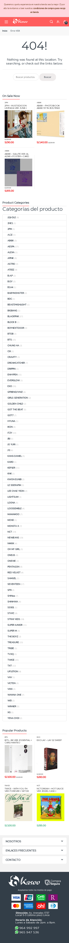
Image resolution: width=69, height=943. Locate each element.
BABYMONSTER (16, 293)
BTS (10, 339)
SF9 (9, 590)
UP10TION (13, 671)
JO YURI (11, 444)
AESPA (11, 246)
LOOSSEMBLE (15, 508)
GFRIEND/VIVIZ (15, 392)
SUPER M (12, 630)
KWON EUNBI (15, 479)
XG (9, 712)
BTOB (10, 333)
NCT (10, 531)
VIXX (10, 689)
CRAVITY (12, 357)
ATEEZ (11, 269)
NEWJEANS (13, 537)
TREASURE (13, 642)
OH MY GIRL (14, 549)
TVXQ (11, 654)
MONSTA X (13, 526)
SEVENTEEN (14, 584)
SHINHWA (13, 601)
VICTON (12, 683)
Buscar (47, 77)
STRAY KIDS (14, 619)
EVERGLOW (14, 380)
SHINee (11, 595)
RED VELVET (14, 572)
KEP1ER (11, 467)
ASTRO (11, 263)
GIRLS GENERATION (18, 397)
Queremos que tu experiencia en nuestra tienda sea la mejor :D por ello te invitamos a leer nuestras (35, 8)
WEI (10, 700)
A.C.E (10, 234)
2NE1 (10, 223)
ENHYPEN (12, 374)
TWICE (11, 659)
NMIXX (11, 543)
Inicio (4, 30)
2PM (6, 103)
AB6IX (39, 103)
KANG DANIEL (15, 456)
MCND (11, 520)
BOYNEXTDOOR (16, 328)
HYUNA (11, 421)
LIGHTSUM (13, 496)
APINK (11, 258)
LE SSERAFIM (14, 485)
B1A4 (10, 287)
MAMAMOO (13, 514)
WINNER (12, 706)
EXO (10, 386)
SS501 (11, 607)
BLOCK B (12, 322)
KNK (10, 473)
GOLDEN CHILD (15, 403)
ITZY (10, 432)
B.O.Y (10, 281)
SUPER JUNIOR (15, 625)
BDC (10, 298)
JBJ (9, 438)
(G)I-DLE (12, 217)
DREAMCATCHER (16, 362)
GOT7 (10, 415)
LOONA (11, 502)
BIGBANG (12, 310)
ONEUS (11, 555)
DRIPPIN (12, 368)
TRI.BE (11, 648)
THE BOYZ (13, 636)
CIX (9, 351)
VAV (10, 677)
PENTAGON (13, 566)
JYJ (9, 450)
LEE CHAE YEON (16, 490)
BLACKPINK (13, 316)
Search (51, 21)
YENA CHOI (13, 718)
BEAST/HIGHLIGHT (17, 304)
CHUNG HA (13, 345)
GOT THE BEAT (15, 409)
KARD (10, 462)
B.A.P (10, 275)
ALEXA (11, 252)
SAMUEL (12, 578)
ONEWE (12, 560)
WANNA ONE (14, 694)
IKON (10, 426)
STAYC (11, 613)
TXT (10, 665)
